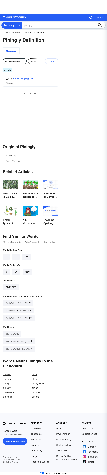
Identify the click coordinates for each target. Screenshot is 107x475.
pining (16, 79)
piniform (7, 378)
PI (16, 256)
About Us (60, 428)
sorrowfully (27, 79)
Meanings (11, 50)
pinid (34, 374)
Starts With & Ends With (18, 303)
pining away (38, 383)
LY (16, 271)
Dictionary (9, 25)
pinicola (7, 374)
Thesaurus (36, 433)
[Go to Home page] (14, 17)
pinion (35, 387)
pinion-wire (8, 392)
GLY (27, 271)
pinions (35, 396)
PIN (27, 256)
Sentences (36, 439)
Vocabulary (36, 450)
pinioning (7, 396)
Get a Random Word (15, 441)
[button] (90, 17)
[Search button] (101, 25)
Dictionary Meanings (19, 32)
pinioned (36, 392)
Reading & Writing (40, 461)
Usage (34, 456)
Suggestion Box (89, 433)
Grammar (35, 445)
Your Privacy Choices (56, 473)
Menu (100, 17)
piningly (11, 287)
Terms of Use (62, 450)
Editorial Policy (63, 439)
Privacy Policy (63, 433)
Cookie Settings (64, 445)
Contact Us (87, 428)
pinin (34, 378)
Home (5, 32)
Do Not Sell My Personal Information (66, 457)
